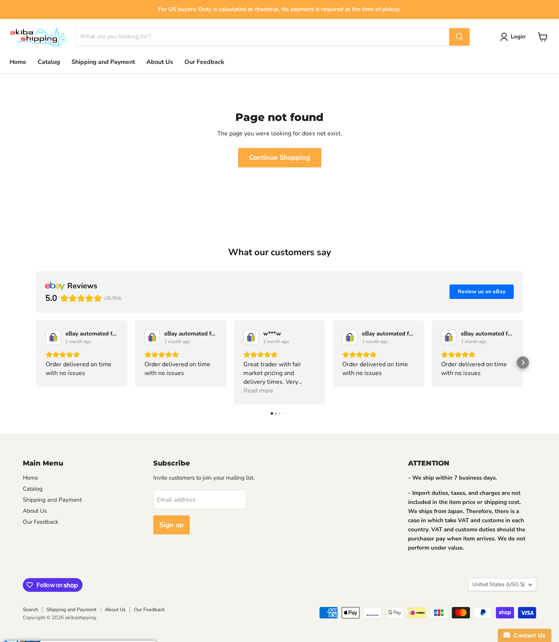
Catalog (49, 62)
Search (30, 609)
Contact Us (528, 635)
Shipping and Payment (103, 62)
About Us (159, 62)
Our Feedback (204, 62)
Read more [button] (258, 390)
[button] (36, 362)
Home (18, 62)
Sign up (171, 524)
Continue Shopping (279, 157)
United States (498, 584)
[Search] (459, 37)
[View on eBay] (53, 337)
